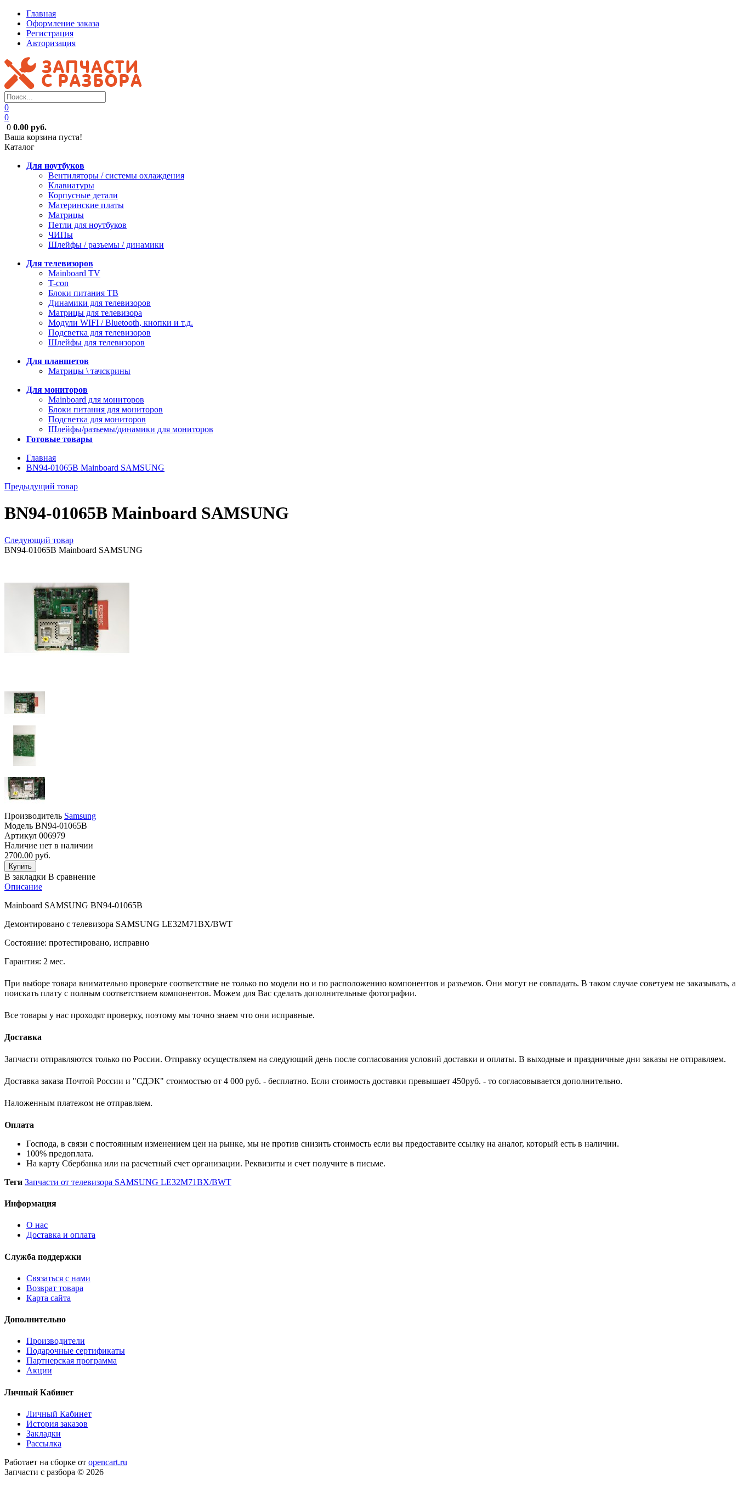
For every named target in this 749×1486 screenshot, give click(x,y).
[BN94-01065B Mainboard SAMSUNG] (66, 677)
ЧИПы (60, 234)
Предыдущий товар (41, 486)
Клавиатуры (71, 185)
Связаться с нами (58, 1278)
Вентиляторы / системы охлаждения (116, 175)
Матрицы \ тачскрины (89, 371)
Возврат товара (54, 1288)
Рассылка (43, 1443)
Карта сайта (48, 1298)
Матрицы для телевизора (95, 312)
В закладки (25, 876)
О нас (37, 1225)
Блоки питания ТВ (83, 293)
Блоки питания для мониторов (105, 409)
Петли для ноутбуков (87, 225)
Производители (55, 1340)
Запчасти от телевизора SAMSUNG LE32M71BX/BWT (128, 1182)
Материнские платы (86, 205)
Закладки (43, 1433)
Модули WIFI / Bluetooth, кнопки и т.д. (120, 322)
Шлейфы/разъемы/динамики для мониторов (130, 429)
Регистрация (49, 33)
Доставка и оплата (60, 1234)
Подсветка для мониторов (97, 419)
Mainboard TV (74, 273)
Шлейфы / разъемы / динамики (106, 244)
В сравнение (71, 876)
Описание (23, 886)
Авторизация (51, 43)
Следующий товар (38, 540)
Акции (39, 1370)
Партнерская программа (71, 1360)
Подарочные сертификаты (75, 1350)
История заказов (57, 1423)
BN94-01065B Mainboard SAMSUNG (95, 467)
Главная (41, 13)
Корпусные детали (83, 195)
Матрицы (66, 215)
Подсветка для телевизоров (99, 332)
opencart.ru (107, 1462)
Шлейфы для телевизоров (96, 342)
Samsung (80, 815)
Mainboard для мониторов (96, 399)
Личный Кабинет (59, 1413)
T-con (58, 283)
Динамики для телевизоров (99, 303)
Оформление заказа (62, 23)
